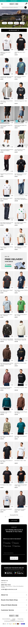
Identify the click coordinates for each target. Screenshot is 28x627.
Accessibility (12, 620)
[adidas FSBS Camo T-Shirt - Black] (21, 42)
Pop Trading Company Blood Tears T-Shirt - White (20, 223)
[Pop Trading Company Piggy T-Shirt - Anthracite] (7, 280)
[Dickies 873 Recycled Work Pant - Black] (7, 163)
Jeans (22, 23)
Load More (14, 520)
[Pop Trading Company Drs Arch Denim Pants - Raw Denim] (7, 212)
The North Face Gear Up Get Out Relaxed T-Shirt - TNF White (6, 77)
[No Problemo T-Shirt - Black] (7, 474)
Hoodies (16, 23)
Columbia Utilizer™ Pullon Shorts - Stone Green (20, 150)
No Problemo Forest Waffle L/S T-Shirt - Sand (6, 437)
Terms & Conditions (6, 618)
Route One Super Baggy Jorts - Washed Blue (21, 126)
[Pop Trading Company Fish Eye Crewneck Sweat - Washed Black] (7, 328)
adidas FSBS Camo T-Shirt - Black (20, 53)
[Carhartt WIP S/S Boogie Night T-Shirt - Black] (21, 474)
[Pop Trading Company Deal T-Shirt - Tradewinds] (7, 304)
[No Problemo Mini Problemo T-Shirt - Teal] (21, 426)
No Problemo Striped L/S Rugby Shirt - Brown (21, 412)
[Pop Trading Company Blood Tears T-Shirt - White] (21, 212)
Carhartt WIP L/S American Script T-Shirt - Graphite (20, 510)
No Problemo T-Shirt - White (20, 460)
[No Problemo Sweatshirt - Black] (21, 377)
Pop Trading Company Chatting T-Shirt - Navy (21, 291)
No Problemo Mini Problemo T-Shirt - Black (6, 461)
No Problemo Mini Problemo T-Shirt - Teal (21, 437)
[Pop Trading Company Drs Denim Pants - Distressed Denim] (21, 188)
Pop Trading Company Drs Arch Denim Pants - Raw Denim (6, 223)
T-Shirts (4, 23)
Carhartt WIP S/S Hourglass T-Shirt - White (6, 510)
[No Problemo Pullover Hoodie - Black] (21, 353)
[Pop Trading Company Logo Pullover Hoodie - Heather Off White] (21, 328)
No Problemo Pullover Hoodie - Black (21, 364)
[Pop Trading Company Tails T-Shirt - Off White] (21, 236)
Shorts (10, 23)
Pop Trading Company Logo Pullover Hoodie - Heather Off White (20, 339)
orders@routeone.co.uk (9, 589)
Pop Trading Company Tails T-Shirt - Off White (21, 247)
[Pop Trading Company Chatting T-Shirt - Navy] (21, 280)
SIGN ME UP (14, 558)
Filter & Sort (13, 30)
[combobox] (14, 7)
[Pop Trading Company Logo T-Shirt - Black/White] (21, 163)
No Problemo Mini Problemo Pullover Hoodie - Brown (6, 388)
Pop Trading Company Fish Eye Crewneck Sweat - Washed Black (6, 339)
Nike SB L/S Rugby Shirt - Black (21, 100)
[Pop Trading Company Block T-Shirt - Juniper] (21, 304)
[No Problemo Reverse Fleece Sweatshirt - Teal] (7, 401)
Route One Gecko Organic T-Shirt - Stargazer (20, 77)
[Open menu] (2, 4)
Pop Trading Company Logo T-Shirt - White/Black (6, 199)
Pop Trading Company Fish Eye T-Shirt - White (6, 247)
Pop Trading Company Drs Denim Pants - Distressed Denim (21, 199)
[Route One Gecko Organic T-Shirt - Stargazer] (21, 66)
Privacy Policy (20, 618)
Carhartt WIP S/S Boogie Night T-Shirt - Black (21, 485)
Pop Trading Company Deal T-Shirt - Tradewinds (6, 315)
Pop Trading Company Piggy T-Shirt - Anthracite (6, 291)
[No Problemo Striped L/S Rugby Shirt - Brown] (21, 401)
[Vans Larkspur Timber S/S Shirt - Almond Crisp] (7, 90)
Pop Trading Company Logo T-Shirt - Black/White (21, 174)
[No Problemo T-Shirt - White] (21, 450)
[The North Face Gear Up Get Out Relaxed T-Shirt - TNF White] (7, 66)
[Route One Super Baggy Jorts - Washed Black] (7, 115)
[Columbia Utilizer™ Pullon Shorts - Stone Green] (21, 139)
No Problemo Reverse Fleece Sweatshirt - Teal (5, 412)
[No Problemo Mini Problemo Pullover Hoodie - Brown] (7, 377)
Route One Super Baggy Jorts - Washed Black (6, 126)
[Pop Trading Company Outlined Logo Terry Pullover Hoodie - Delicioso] (7, 353)
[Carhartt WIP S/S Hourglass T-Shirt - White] (7, 499)
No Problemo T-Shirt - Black (5, 484)
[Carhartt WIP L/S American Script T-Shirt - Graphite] (21, 499)
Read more (18, 19)
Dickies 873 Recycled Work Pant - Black (6, 174)
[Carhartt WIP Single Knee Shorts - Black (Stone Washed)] (7, 139)
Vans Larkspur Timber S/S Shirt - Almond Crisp (6, 101)
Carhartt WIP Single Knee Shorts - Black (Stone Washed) (6, 150)
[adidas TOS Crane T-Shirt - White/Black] (7, 42)
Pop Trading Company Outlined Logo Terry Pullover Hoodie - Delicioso (6, 364)
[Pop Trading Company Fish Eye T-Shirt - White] (7, 236)
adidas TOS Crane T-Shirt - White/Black (5, 53)
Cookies (13, 618)
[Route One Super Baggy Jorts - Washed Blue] (21, 115)
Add (12, 49)
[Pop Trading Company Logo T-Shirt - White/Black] (7, 188)
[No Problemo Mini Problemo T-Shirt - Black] (7, 450)
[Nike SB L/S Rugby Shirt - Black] (21, 90)
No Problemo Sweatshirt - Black (21, 387)
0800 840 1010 (6, 584)
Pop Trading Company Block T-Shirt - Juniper (21, 315)
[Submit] (25, 7)
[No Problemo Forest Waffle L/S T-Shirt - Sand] (7, 426)
